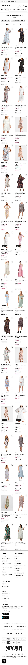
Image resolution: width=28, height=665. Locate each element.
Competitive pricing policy (18, 623)
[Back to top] (25, 662)
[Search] (25, 9)
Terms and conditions (20, 626)
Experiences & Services (20, 565)
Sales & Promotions (19, 573)
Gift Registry (17, 570)
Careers (3, 589)
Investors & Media (6, 593)
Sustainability (5, 596)
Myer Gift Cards (5, 586)
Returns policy (7, 623)
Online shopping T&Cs (8, 626)
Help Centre (17, 556)
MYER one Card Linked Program (7, 575)
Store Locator (18, 563)
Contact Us (17, 561)
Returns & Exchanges (7, 567)
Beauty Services (18, 568)
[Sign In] (20, 6)
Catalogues (4, 572)
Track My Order (5, 556)
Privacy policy (9, 633)
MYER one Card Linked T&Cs (18, 630)
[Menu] (2, 9)
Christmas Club (5, 598)
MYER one (4, 584)
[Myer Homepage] (6, 6)
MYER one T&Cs (6, 630)
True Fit (3, 569)
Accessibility (17, 577)
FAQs (16, 558)
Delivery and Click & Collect (6, 564)
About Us (4, 591)
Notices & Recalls (19, 575)
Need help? (4, 661)
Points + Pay (4, 561)
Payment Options (6, 558)
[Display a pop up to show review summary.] (8, 52)
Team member (18, 633)
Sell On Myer (4, 601)
